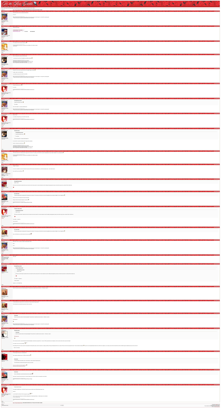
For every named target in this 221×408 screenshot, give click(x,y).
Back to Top (218, 11)
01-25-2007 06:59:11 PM (5, 54)
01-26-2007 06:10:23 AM (5, 313)
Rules (8, 6)
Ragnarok (3, 192)
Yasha (3, 27)
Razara (3, 165)
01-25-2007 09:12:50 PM (5, 227)
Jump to (3, 404)
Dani (2, 228)
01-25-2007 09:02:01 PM (5, 191)
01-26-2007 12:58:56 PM (5, 384)
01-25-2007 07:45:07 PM (5, 113)
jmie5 (2, 329)
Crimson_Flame (4, 180)
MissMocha (3, 55)
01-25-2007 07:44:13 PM (5, 98)
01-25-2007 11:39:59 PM (5, 263)
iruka (2, 352)
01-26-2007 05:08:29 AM (5, 300)
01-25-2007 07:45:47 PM (5, 128)
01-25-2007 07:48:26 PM (5, 164)
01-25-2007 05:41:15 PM (5, 41)
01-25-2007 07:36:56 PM (5, 83)
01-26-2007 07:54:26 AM (5, 328)
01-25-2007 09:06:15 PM (5, 206)
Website (3, 22)
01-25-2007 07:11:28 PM (5, 68)
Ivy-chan (3, 42)
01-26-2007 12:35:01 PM (5, 369)
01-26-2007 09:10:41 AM (5, 351)
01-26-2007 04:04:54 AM (5, 286)
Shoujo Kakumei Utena (18, 9)
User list (5, 6)
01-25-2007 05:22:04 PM (5, 26)
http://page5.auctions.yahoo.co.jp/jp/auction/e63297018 (20, 12)
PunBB (217, 404)
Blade (2, 256)
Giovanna (3, 12)
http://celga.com (15, 319)
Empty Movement (217, 406)
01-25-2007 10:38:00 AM (5, 11)
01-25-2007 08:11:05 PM (5, 179)
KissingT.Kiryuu (4, 84)
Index (2, 6)
